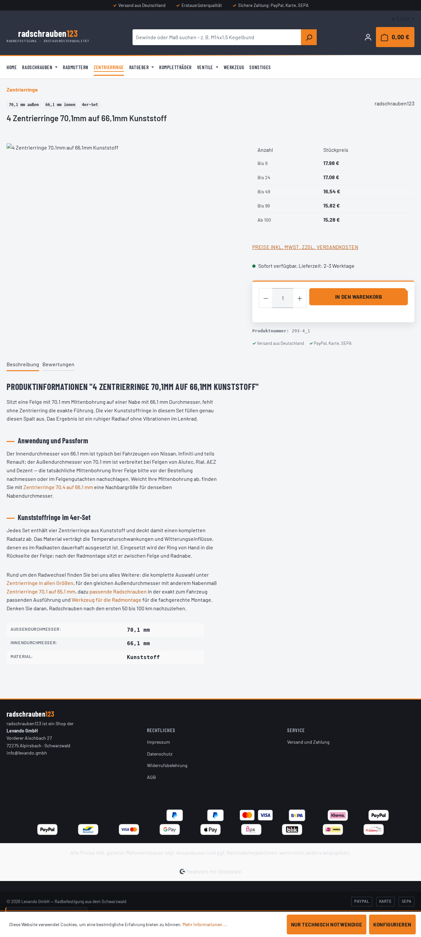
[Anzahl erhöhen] (300, 298)
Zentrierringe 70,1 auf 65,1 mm (41, 591)
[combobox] (217, 37)
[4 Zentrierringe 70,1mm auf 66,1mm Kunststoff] (123, 214)
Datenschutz (159, 754)
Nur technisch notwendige (326, 924)
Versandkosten (191, 853)
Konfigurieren (392, 924)
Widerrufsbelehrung (167, 765)
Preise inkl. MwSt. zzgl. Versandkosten (305, 247)
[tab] (23, 364)
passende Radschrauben (118, 591)
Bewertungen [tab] (58, 364)
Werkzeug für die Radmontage (106, 599)
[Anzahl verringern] (266, 298)
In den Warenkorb (358, 297)
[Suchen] (309, 37)
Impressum (158, 742)
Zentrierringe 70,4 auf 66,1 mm (58, 487)
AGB (151, 777)
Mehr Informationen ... (205, 924)
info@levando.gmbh (27, 753)
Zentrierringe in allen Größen (40, 583)
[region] (123, 214)
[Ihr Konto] (368, 37)
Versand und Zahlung (308, 742)
